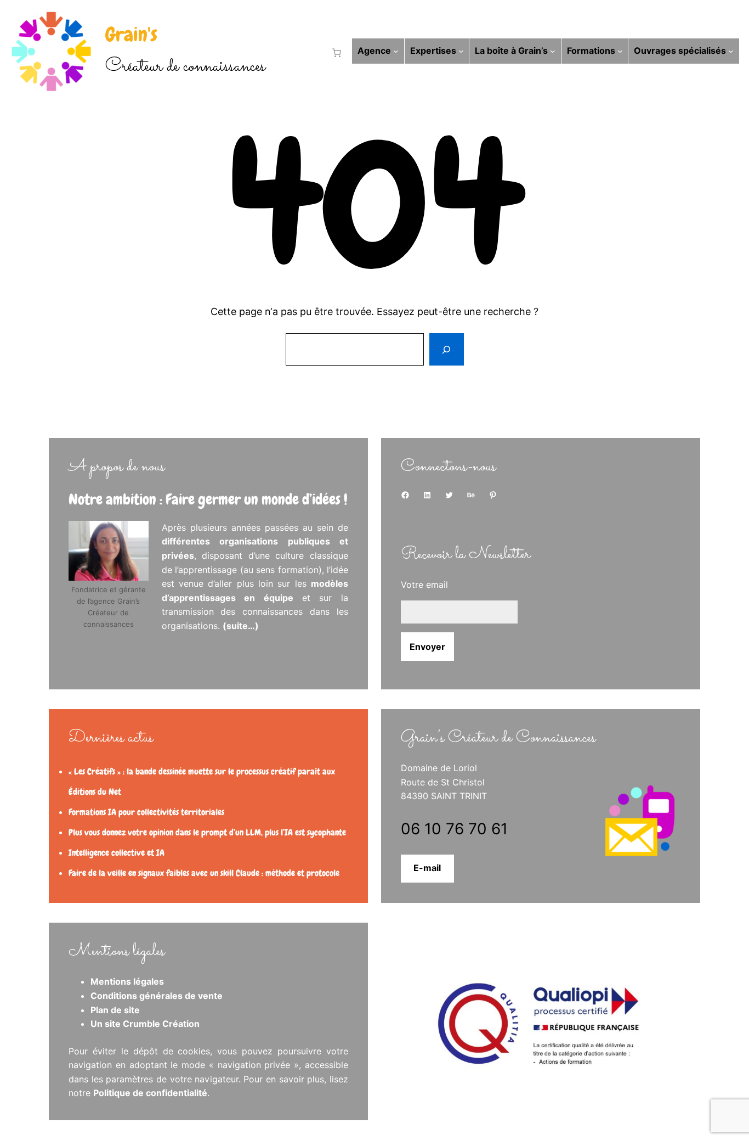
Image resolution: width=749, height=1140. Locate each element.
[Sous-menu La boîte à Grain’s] (552, 51)
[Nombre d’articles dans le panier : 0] (334, 53)
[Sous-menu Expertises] (461, 51)
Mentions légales (127, 981)
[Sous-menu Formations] (620, 51)
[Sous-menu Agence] (396, 51)
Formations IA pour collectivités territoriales (146, 812)
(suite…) (241, 625)
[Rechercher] (446, 349)
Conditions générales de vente (156, 995)
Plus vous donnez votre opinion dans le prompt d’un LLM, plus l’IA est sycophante (207, 832)
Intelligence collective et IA (116, 852)
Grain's (131, 34)
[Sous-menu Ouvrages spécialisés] (731, 51)
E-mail (427, 867)
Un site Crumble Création (145, 1023)
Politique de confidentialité (150, 1092)
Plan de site (115, 1009)
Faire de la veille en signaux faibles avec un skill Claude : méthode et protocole (204, 873)
